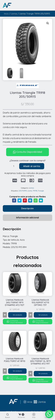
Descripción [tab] (27, 208)
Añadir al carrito (31, 166)
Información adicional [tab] (27, 217)
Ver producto (17, 315)
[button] (47, 23)
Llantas (14, 13)
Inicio (6, 13)
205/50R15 (23, 191)
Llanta (30, 191)
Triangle (41, 191)
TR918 (35, 191)
